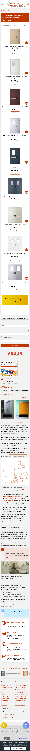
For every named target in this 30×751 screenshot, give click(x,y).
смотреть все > (25, 397)
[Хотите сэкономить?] (15, 354)
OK (7, 748)
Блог (2, 692)
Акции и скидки (4, 689)
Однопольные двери (20, 685)
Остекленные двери (20, 700)
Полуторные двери (20, 687)
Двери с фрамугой (20, 692)
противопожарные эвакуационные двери (13, 496)
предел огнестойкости (11, 498)
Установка (8, 387)
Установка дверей (5, 700)
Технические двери (20, 705)
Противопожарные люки (21, 702)
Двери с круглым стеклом (21, 694)
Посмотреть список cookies (18, 748)
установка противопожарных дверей (14, 435)
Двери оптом (4, 705)
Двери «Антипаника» (20, 696)
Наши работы (4, 696)
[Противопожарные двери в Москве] (15, 3)
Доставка (8, 379)
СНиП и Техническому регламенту (18, 454)
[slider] (28, 330)
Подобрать (15, 345)
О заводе (3, 702)
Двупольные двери (20, 689)
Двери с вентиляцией (20, 698)
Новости (3, 694)
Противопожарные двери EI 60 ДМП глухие (15, 318)
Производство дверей (6, 687)
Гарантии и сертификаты (7, 685)
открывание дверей (8, 500)
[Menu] (2, 3)
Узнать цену (8, 415)
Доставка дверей (5, 698)
